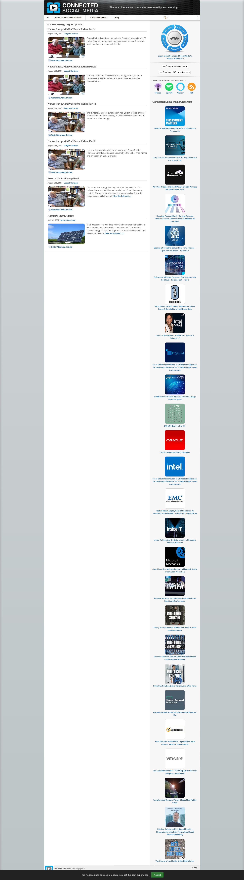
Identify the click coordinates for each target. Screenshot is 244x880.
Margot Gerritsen (71, 34)
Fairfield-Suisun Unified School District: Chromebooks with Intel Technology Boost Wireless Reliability (175, 832)
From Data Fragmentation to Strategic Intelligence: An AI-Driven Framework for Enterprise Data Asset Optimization (175, 367)
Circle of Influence (98, 18)
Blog (117, 18)
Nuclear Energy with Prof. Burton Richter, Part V (71, 29)
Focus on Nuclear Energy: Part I (63, 178)
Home (48, 17)
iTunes (158, 93)
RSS (191, 93)
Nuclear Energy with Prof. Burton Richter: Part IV (72, 66)
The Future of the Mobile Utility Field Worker (175, 861)
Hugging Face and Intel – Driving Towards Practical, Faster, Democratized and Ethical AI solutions (175, 218)
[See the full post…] (122, 196)
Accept (157, 875)
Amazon (180, 93)
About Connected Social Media (68, 18)
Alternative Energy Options (61, 215)
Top (195, 868)
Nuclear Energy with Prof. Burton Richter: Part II (71, 141)
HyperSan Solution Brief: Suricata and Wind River (174, 686)
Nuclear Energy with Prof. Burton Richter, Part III (72, 103)
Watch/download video (61, 60)
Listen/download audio (61, 247)
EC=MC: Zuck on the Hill (174, 426)
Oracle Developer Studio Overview (175, 452)
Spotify (169, 93)
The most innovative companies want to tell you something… (145, 7)
